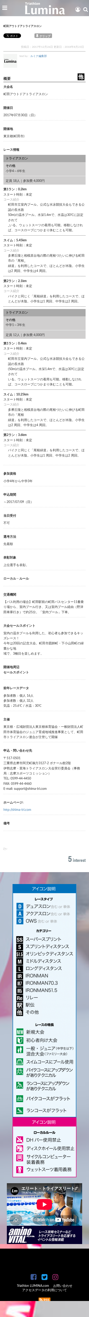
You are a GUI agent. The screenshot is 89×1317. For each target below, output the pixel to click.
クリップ (44, 36)
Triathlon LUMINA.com (33, 1285)
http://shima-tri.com (17, 810)
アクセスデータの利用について (44, 1290)
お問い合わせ (62, 1285)
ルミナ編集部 (38, 56)
